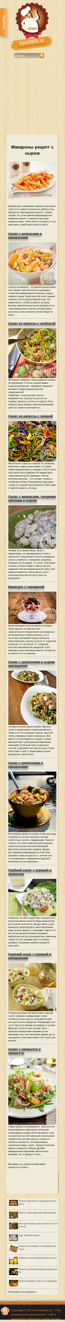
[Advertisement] (32, 98)
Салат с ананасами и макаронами (25, 235)
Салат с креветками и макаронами (25, 765)
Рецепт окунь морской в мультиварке (37, 1212)
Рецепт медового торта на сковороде (38, 1280)
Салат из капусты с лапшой (30, 416)
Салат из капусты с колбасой (31, 323)
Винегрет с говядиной (26, 587)
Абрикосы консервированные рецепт (38, 1257)
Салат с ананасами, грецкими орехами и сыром (32, 498)
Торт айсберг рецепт (29, 1235)
